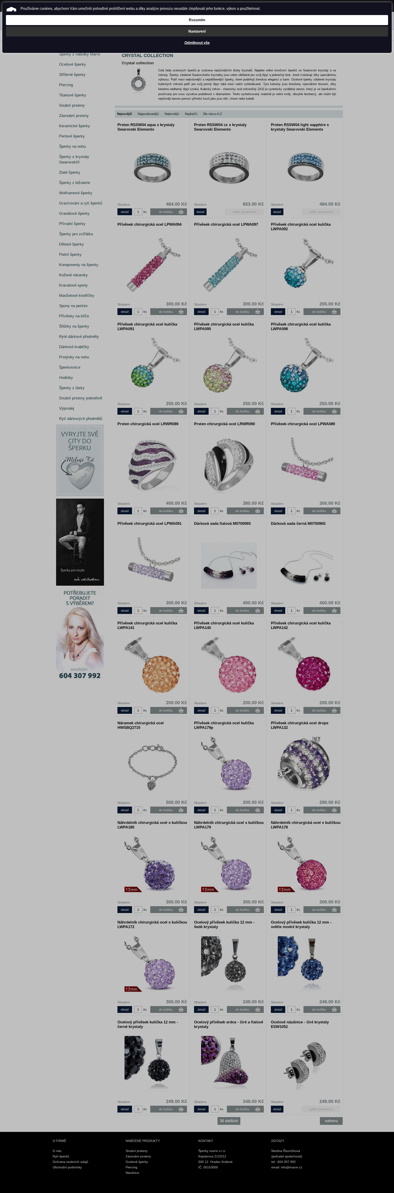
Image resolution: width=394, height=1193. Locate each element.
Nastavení (197, 31)
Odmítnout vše (197, 43)
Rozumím (197, 20)
